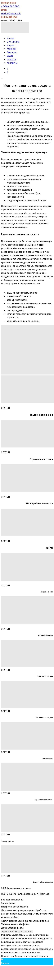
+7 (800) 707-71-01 (10, 6)
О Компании (13, 41)
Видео (10, 56)
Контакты (12, 63)
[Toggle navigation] (2, 78)
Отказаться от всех (23, 931)
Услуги (10, 38)
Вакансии (11, 52)
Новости (11, 59)
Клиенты (11, 49)
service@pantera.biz (11, 13)
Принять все (7, 931)
